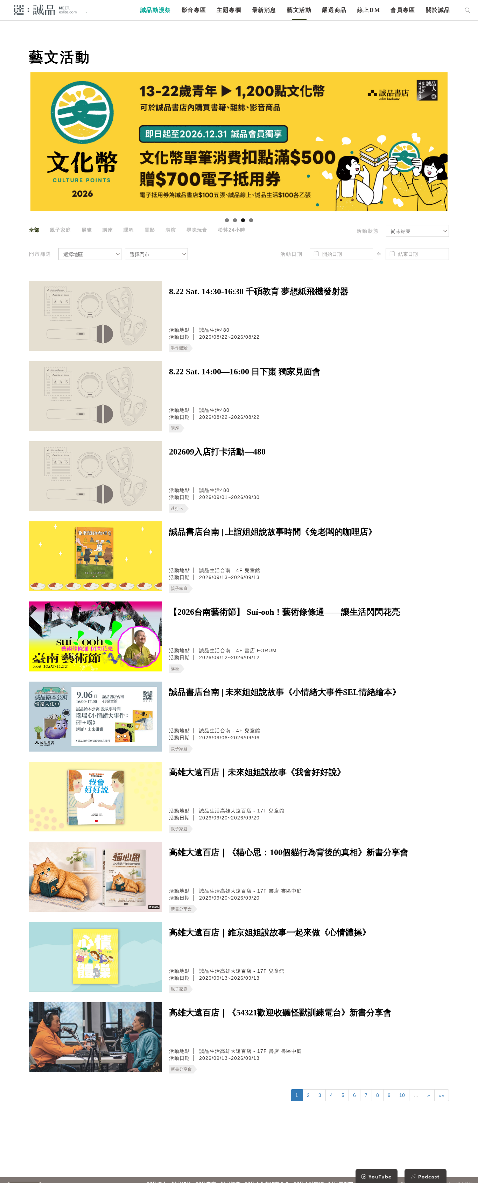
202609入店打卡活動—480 (217, 451)
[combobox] (417, 231)
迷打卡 (177, 508)
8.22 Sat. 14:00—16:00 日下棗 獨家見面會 (245, 371)
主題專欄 (229, 10)
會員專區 (403, 10)
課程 (129, 230)
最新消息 (264, 10)
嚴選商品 (334, 10)
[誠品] (45, 9)
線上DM (368, 10)
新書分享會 (181, 909)
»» (441, 1095)
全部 (34, 230)
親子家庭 (60, 230)
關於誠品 (438, 10)
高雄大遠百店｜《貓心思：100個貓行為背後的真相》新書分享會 (288, 852)
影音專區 (194, 10)
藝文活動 (299, 10)
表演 (171, 230)
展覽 (87, 230)
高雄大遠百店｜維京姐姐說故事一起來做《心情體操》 (270, 932)
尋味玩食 (197, 230)
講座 (108, 230)
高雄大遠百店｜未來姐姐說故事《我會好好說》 (257, 772)
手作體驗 (179, 348)
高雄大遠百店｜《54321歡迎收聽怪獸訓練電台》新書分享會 (280, 1012)
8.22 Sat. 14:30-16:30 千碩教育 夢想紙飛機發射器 (259, 291)
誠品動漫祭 (155, 10)
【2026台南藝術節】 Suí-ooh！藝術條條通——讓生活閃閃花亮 (284, 612)
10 (402, 1095)
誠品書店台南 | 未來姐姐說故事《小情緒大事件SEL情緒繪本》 (285, 692)
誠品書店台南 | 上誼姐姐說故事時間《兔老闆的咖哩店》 (273, 531)
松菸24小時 (231, 230)
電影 (150, 230)
